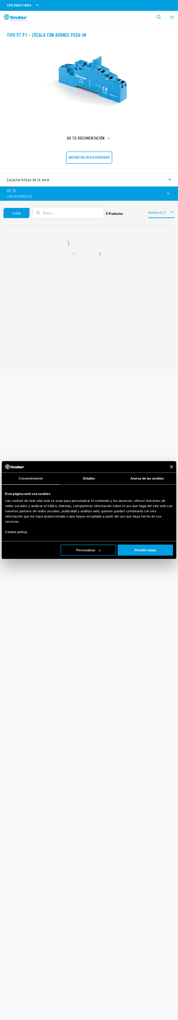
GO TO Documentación (86, 138)
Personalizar (85, 550)
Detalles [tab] (89, 478)
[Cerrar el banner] (171, 466)
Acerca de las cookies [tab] (147, 478)
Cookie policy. (16, 532)
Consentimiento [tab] (31, 478)
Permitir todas (145, 550)
